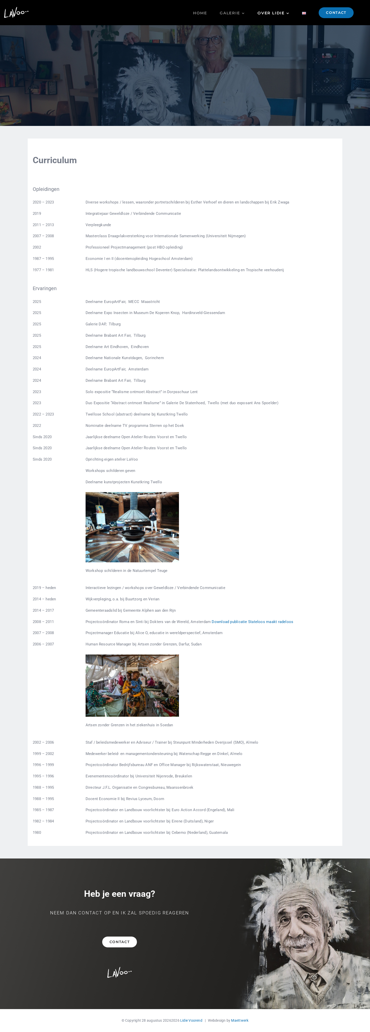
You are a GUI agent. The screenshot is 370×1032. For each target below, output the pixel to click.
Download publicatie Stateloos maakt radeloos (252, 622)
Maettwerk (239, 1020)
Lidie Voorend (191, 1020)
